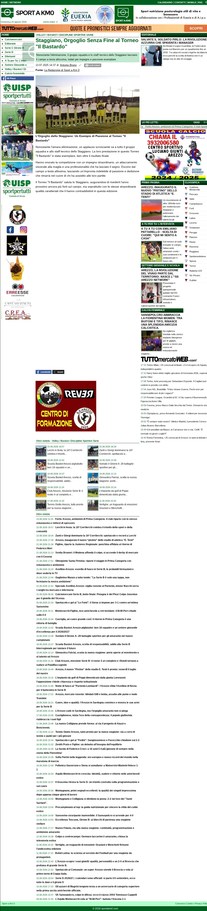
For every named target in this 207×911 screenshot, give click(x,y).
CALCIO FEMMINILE (153, 310)
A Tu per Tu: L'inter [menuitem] (15, 60)
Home (5, 34)
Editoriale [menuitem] (10, 43)
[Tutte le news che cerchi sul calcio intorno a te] (27, 13)
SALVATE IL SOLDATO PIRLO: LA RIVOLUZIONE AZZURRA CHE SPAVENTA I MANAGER (174, 41)
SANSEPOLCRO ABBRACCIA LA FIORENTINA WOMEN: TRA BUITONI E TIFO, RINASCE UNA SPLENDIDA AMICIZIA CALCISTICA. (161, 321)
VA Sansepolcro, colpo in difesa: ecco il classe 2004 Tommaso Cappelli (96, 894)
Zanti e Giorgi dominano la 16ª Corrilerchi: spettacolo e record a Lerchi (95, 535)
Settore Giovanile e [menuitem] (16, 65)
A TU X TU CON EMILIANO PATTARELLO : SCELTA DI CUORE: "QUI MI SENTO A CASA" (159, 233)
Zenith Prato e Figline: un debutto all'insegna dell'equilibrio (88, 744)
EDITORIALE (149, 34)
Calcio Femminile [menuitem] (15, 73)
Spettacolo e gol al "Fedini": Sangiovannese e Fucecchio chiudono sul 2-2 (97, 740)
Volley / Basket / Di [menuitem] (15, 69)
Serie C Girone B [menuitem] (14, 48)
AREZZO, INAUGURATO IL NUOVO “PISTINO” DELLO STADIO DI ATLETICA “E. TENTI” (159, 192)
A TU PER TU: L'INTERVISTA (158, 224)
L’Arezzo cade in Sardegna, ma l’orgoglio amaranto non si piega (91, 710)
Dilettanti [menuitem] (10, 56)
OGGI (196, 122)
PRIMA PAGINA (150, 182)
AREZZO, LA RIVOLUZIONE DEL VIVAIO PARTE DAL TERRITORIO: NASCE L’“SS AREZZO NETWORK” (159, 275)
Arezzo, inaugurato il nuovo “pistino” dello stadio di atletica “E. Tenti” (94, 540)
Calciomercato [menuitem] (13, 39)
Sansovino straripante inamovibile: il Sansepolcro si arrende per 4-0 (94, 815)
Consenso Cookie (184, 903)
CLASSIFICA (192, 182)
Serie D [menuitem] (9, 52)
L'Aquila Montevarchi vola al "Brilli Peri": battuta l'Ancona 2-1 (90, 899)
